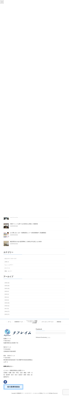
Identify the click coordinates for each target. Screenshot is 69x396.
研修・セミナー (8, 271)
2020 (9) (7, 300)
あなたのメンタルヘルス (10, 258)
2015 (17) (7, 314)
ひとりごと (7, 268)
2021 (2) (7, 297)
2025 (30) (7, 285)
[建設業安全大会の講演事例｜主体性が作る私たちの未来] (6, 243)
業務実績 (59, 321)
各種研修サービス (18, 321)
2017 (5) (7, 308)
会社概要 (34, 322)
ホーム (9, 321)
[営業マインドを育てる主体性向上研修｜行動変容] (6, 226)
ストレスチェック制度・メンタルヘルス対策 (32, 321)
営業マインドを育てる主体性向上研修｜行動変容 (24, 224)
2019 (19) (7, 303)
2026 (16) (7, 282)
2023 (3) (7, 291)
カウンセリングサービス (47, 321)
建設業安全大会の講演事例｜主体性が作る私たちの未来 (26, 241)
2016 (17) (7, 311)
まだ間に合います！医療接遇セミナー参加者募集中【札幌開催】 (28, 232)
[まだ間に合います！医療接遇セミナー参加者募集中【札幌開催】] (6, 235)
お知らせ (7, 261)
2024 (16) (7, 288)
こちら (48, 337)
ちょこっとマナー (9, 264)
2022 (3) (7, 294)
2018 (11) (7, 305)
